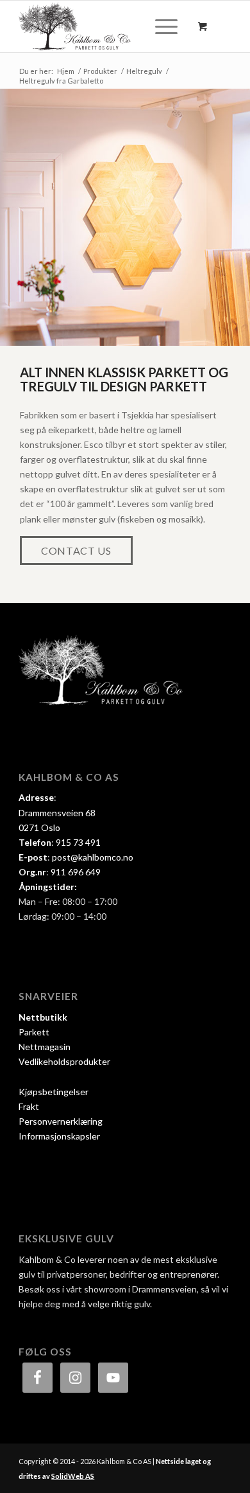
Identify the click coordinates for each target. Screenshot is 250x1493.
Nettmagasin (45, 1046)
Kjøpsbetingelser (53, 1091)
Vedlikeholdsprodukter (64, 1061)
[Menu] (160, 26)
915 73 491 (78, 842)
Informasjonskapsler (59, 1136)
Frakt (29, 1106)
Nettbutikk (43, 1017)
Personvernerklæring (61, 1121)
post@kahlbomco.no (92, 857)
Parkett (34, 1031)
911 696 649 (76, 871)
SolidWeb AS (72, 1476)
